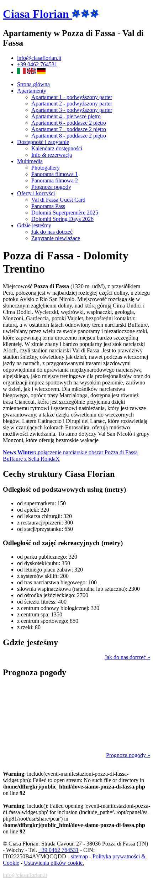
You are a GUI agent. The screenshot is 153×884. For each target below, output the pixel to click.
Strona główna (33, 84)
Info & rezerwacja (51, 155)
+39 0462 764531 (37, 64)
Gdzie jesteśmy (34, 225)
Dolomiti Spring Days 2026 (62, 219)
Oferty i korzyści (36, 193)
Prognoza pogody (51, 187)
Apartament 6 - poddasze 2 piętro (68, 123)
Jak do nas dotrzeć (52, 232)
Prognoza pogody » (128, 755)
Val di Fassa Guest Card (58, 200)
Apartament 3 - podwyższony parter (71, 110)
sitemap (79, 856)
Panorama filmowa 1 (54, 174)
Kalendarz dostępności (56, 148)
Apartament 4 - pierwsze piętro (66, 116)
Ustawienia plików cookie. (54, 863)
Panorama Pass (48, 206)
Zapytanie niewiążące (55, 238)
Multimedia (30, 161)
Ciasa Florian (37, 13)
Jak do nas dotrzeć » (127, 657)
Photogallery (45, 168)
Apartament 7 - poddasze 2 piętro (68, 129)
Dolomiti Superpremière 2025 (64, 213)
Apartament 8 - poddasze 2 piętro (68, 136)
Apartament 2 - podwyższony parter (71, 103)
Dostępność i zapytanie (43, 142)
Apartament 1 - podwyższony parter (71, 97)
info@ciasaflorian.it (39, 58)
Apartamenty (31, 91)
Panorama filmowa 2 (54, 180)
